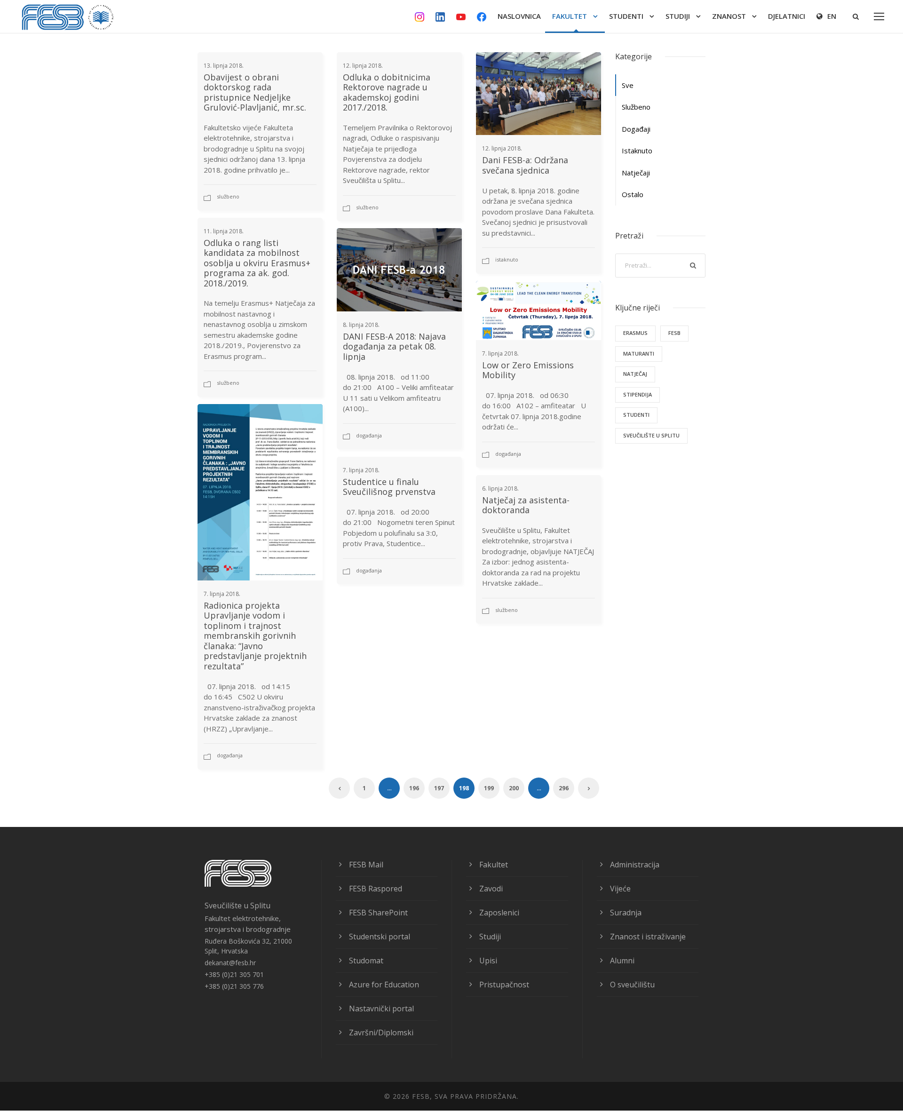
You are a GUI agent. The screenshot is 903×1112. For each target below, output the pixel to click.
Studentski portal (379, 936)
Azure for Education (384, 984)
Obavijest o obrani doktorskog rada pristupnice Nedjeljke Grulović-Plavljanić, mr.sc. (255, 92)
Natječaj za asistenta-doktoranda (526, 505)
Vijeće (620, 888)
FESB (674, 332)
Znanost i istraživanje (648, 936)
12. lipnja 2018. (363, 66)
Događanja (369, 435)
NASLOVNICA (519, 16)
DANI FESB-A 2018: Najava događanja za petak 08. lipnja (394, 346)
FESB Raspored (375, 888)
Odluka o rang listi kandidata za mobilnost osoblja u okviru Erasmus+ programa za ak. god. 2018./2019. (257, 263)
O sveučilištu (632, 984)
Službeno (228, 196)
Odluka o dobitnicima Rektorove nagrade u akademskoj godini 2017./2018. (386, 92)
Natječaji (636, 172)
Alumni (622, 960)
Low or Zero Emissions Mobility (528, 370)
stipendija (637, 394)
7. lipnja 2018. (500, 353)
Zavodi (491, 888)
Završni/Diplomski (381, 1032)
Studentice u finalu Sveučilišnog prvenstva (389, 487)
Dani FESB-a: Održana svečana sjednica (525, 165)
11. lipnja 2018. (224, 231)
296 (564, 788)
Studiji (490, 936)
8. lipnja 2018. (361, 325)
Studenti (636, 414)
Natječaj (635, 373)
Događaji (636, 129)
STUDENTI (626, 16)
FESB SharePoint (378, 912)
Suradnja (626, 912)
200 (514, 788)
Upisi (488, 960)
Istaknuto (506, 259)
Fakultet (493, 864)
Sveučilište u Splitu (651, 435)
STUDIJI (677, 16)
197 (439, 788)
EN (831, 16)
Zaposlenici (499, 912)
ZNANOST (729, 16)
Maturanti (638, 353)
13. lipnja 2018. (224, 66)
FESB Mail (366, 864)
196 (414, 788)
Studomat (366, 960)
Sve (628, 85)
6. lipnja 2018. (500, 488)
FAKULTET (569, 16)
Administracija (634, 864)
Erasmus (635, 332)
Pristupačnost (504, 984)
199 (489, 788)
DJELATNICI (786, 16)
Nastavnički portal (381, 1008)
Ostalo (632, 194)
